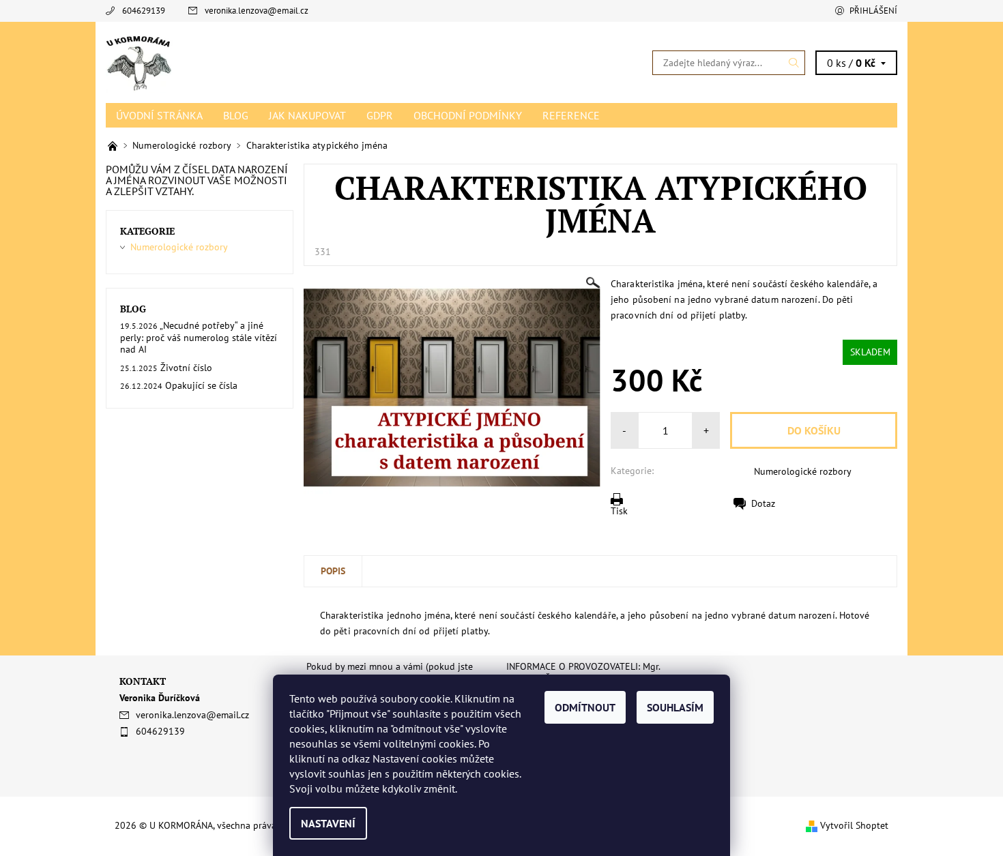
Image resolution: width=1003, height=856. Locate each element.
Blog (235, 115)
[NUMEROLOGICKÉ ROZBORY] (114, 145)
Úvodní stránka (159, 115)
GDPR (379, 115)
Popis (333, 571)
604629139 (143, 10)
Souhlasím (675, 707)
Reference (571, 115)
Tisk (619, 511)
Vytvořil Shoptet (854, 825)
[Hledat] (794, 62)
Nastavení (328, 823)
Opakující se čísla (201, 385)
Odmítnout (585, 707)
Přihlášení (873, 10)
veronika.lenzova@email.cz (256, 10)
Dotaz (763, 503)
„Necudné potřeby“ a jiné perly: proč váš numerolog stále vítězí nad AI (198, 337)
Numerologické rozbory (803, 471)
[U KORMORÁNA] (139, 61)
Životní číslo (186, 367)
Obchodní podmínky (467, 115)
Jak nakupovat (307, 115)
